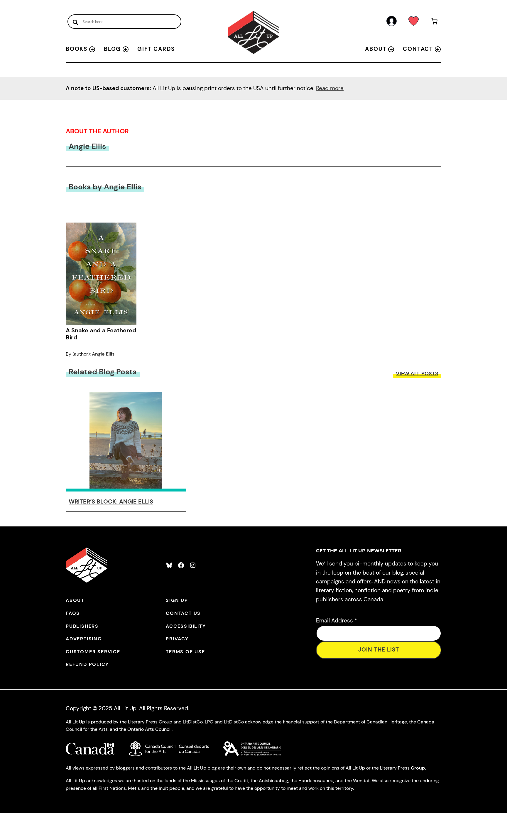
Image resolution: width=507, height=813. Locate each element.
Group (418, 768)
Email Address (336, 620)
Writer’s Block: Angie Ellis (111, 501)
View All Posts (417, 373)
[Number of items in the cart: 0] (434, 22)
